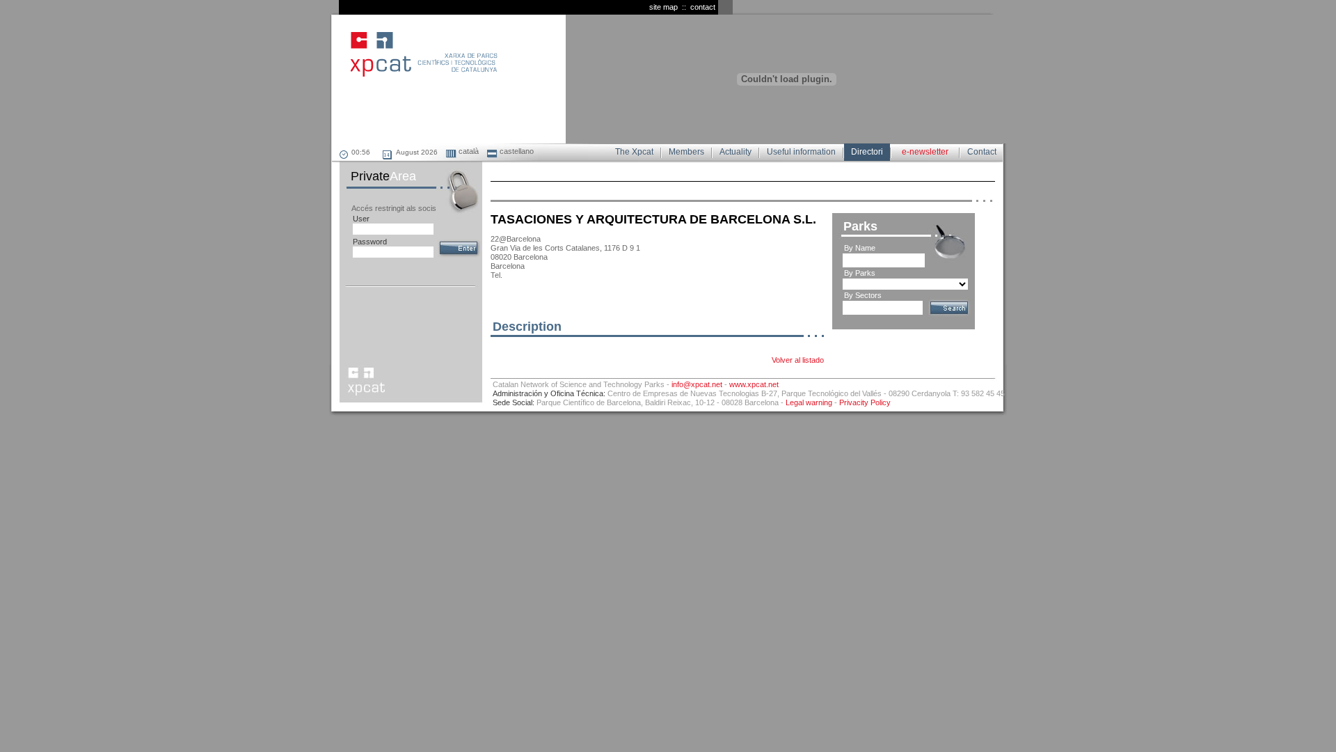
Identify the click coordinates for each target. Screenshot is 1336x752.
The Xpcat (634, 152)
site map (663, 7)
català (467, 151)
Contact (981, 152)
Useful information (801, 152)
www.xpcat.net (754, 384)
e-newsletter (925, 152)
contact (702, 7)
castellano (516, 151)
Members (686, 152)
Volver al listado (798, 360)
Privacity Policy (865, 402)
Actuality (735, 152)
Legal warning (809, 402)
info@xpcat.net (696, 384)
